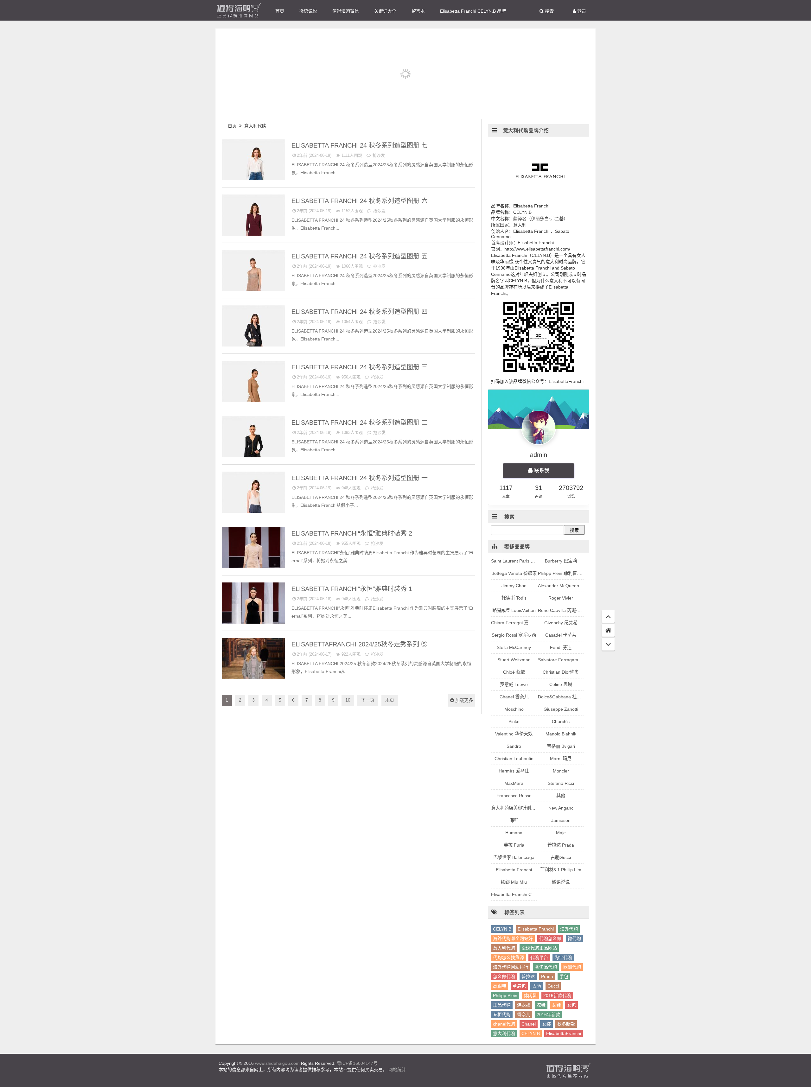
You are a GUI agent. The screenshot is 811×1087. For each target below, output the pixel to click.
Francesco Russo (514, 795)
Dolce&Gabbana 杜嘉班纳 (564, 696)
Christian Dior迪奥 (561, 672)
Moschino (514, 709)
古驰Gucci (561, 857)
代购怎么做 (550, 938)
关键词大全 (385, 11)
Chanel (528, 1024)
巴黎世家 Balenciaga (513, 857)
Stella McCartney (514, 647)
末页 (389, 699)
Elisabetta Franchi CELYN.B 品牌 (473, 11)
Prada (547, 976)
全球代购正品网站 (539, 947)
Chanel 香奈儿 (514, 696)
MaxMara (513, 783)
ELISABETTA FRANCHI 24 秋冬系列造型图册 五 (360, 256)
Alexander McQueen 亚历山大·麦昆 (573, 585)
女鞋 (556, 1005)
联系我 (541, 470)
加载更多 (463, 700)
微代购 (574, 938)
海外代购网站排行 (510, 966)
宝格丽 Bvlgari (561, 746)
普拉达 (528, 976)
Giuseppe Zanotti (561, 709)
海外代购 (569, 928)
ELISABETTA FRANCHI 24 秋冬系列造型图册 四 (360, 311)
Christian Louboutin (514, 758)
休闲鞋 (530, 995)
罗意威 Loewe (514, 684)
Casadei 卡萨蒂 (560, 635)
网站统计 (397, 1069)
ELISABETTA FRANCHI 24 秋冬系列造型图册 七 (360, 145)
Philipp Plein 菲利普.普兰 (562, 573)
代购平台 (539, 957)
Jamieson (561, 820)
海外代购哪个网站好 (513, 938)
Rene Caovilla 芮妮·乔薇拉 (564, 610)
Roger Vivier (560, 598)
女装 (546, 1024)
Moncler (561, 770)
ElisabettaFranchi (563, 1033)
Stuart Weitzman (514, 659)
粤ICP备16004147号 (357, 1063)
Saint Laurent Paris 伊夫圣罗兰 (522, 560)
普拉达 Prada (560, 845)
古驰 (536, 985)
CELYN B (502, 928)
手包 (563, 976)
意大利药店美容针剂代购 (515, 807)
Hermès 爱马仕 (514, 770)
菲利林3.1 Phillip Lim (560, 869)
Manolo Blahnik (561, 733)
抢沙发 (378, 155)
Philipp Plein (505, 995)
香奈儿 (523, 1014)
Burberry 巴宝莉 (561, 560)
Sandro (514, 746)
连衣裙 (523, 1005)
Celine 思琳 (560, 684)
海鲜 (513, 820)
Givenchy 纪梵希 (561, 622)
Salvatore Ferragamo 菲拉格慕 (569, 659)
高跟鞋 (499, 985)
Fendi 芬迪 (561, 647)
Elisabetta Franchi (514, 869)
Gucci (553, 985)
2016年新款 (548, 1014)
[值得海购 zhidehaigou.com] (239, 10)
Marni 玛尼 (561, 758)
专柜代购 (502, 1014)
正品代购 (502, 1005)
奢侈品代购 (546, 966)
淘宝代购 (563, 957)
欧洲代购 (572, 966)
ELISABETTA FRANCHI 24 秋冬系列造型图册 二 (360, 422)
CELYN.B (530, 1033)
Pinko (514, 721)
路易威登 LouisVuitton (514, 610)
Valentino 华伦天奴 (514, 733)
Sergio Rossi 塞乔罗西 (514, 635)
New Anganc (560, 807)
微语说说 (308, 11)
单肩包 (519, 985)
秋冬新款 (566, 1024)
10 (347, 699)
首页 (279, 11)
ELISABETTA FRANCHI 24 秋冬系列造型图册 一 (360, 477)
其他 (560, 795)
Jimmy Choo (514, 585)
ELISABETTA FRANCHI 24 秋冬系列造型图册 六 (360, 200)
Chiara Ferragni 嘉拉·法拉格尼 (521, 622)
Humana (513, 832)
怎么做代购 (504, 976)
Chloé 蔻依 (514, 672)
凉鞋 (541, 1005)
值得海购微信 (345, 11)
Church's (561, 721)
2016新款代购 (557, 995)
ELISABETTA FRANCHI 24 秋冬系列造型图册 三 (360, 367)
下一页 (367, 699)
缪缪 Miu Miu (514, 882)
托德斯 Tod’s (514, 598)
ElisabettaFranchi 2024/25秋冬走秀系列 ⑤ (360, 644)
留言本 (418, 11)
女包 (571, 1005)
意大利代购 (256, 125)
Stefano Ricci (561, 783)
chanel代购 (504, 1024)
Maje (561, 832)
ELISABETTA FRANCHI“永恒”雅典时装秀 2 (352, 533)
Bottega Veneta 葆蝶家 (514, 573)
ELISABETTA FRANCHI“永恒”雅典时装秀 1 (352, 588)
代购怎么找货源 (508, 957)
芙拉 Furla (514, 845)
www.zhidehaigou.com (277, 1063)
